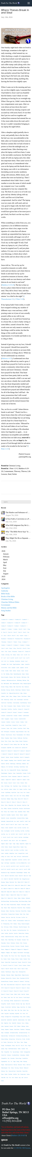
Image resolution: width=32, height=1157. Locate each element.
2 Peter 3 (2, 651)
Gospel (18, 792)
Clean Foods (23, 706)
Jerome (15, 827)
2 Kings (14, 648)
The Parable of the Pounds (23, 1032)
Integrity (27, 818)
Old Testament (15, 927)
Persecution (25, 943)
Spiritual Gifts (15, 1019)
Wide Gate (15, 1064)
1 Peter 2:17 (15, 632)
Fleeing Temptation (4, 773)
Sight (21, 1003)
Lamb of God (7, 850)
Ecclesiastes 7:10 (6, 744)
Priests (29, 959)
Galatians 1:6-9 (19, 776)
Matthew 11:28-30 (4, 885)
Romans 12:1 (24, 987)
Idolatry (28, 811)
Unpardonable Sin (4, 1061)
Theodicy (4, 1042)
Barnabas (27, 674)
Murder (21, 914)
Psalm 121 (3, 968)
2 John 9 (6, 648)
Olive (10, 930)
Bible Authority (24, 677)
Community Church (9, 715)
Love (4, 866)
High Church (24, 805)
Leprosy (8, 856)
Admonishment (17, 661)
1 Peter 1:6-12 (10, 632)
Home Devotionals (27, 808)
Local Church (20, 859)
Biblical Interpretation (16, 683)
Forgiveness (10, 773)
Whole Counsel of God (9, 1064)
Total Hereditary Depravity (12, 1048)
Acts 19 (8, 657)
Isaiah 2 (18, 821)
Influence (21, 814)
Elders (19, 744)
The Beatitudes (6, 1032)
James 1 (16, 824)
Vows (9, 1061)
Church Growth (3, 702)
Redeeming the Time (22, 971)
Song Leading (12, 1013)
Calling (21, 693)
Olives (5, 930)
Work (18, 1074)
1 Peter (18, 635)
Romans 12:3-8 (5, 991)
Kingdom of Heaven (16, 846)
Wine (9, 1067)
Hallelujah (8, 798)
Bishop (21, 683)
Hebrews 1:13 (9, 802)
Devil (25, 734)
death (22, 1077)
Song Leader (7, 1013)
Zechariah (16, 1077)
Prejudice (21, 959)
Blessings (7, 686)
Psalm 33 (19, 968)
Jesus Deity (24, 827)
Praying (28, 955)
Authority (4, 591)
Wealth (21, 1061)
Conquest (11, 718)
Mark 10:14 (7, 875)
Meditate (19, 898)
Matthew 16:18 (17, 885)
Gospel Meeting (7, 792)
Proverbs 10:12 (24, 962)
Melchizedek (28, 898)
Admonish (22, 661)
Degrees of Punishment (20, 731)
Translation (23, 1048)
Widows (24, 1064)
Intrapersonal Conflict (9, 821)
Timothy (13, 1045)
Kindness (6, 846)
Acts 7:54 (27, 657)
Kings (26, 846)
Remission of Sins (9, 978)
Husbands (12, 811)
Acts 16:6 (25, 654)
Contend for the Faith (22, 718)
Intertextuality (3, 821)
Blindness (11, 686)
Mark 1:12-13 (26, 875)
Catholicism (3, 696)
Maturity (15, 898)
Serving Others (3, 1003)
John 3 (12, 837)
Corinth (26, 722)
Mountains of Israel (11, 914)
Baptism (23, 674)
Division (2, 741)
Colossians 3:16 (26, 709)
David (2, 731)
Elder (21, 744)
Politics (2, 955)
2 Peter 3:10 (19, 299)
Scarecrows (21, 997)
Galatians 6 (24, 779)
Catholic (7, 696)
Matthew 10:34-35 (21, 882)
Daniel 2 (24, 728)
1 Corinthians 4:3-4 (10, 625)
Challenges (15, 696)
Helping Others (11, 805)
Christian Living (14, 466)
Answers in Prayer (4, 667)
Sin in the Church (8, 1007)
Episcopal (11, 757)
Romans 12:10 (12, 987)
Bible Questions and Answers (11, 680)
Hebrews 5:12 (19, 802)
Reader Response (8, 971)
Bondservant (27, 686)
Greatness (11, 795)
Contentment (8, 471)
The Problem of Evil (12, 1035)
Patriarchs (2, 939)
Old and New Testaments (23, 927)
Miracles (5, 907)
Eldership (15, 744)
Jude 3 (17, 840)
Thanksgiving (28, 1029)
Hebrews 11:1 (26, 798)
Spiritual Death (9, 1019)
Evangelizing (11, 760)
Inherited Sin (3, 818)
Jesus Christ (19, 827)
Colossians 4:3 (20, 712)
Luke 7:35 (25, 869)
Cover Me (24, 725)
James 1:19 (7, 824)
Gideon (2, 786)
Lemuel (26, 853)
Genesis (18, 782)
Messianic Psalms (13, 904)
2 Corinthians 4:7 (25, 642)
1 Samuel (25, 635)
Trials (27, 1048)
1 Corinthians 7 (9, 629)
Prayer (19, 955)
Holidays (5, 808)
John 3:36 (8, 837)
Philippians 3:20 (13, 949)
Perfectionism (13, 943)
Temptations (7, 1029)
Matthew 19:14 (17, 888)
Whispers (2, 1064)
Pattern (6, 939)
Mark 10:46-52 (11, 875)
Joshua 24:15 (6, 840)
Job (9, 834)
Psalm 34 (23, 968)
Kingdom (22, 846)
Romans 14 (21, 991)
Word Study (10, 1074)
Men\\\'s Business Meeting (23, 901)
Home (2, 811)
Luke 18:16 (8, 869)
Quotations (3, 971)
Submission (19, 1023)
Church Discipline (20, 699)
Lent (5, 856)
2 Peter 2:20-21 (19, 648)
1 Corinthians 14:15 (18, 619)
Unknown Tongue (18, 1058)
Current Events (20, 728)
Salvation (5, 997)
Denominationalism (20, 734)
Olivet (8, 930)
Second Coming (6, 1000)
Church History (9, 702)
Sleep (21, 1010)
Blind (14, 686)
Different (2, 738)
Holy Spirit (21, 808)
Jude (19, 840)
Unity (8, 1058)
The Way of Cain (18, 1039)
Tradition (19, 1048)
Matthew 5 (8, 895)
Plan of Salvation (20, 952)
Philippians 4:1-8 (20, 949)
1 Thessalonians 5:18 (10, 638)
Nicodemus (10, 920)
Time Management (8, 1045)
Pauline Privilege (11, 939)
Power (16, 955)
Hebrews (2, 805)
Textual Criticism (16, 1029)
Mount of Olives (24, 911)
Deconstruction (12, 731)
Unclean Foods (3, 1055)
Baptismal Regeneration (17, 674)
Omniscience (14, 930)
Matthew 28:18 (3, 891)
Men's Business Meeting (5, 901)
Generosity (5, 782)
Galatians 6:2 (14, 779)
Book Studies (3, 690)
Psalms (26, 968)
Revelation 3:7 (22, 981)
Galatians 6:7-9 (19, 779)
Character (19, 696)
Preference (17, 959)
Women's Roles (19, 1071)
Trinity (2, 1051)
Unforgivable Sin (4, 1058)
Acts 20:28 (12, 657)
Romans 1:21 (3, 994)
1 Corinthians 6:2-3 (23, 625)
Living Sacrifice (14, 859)
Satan (12, 997)
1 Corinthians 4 (16, 625)
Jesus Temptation (7, 830)
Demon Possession (9, 734)
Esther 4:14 (22, 757)
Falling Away (3, 766)
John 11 (17, 834)
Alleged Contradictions (16, 664)
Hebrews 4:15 (7, 358)
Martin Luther (12, 882)
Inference (17, 814)
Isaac (15, 821)
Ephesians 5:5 (28, 754)
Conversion (13, 722)
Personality (22, 946)
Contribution (8, 722)
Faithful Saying (18, 763)
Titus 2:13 (22, 1045)
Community (15, 715)
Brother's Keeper (18, 690)
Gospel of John (13, 792)
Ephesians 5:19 (22, 754)
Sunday (2, 1026)
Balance (11, 674)
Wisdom (12, 1067)
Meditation (23, 898)
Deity (28, 731)
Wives (7, 1071)
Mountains (17, 914)
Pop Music (6, 955)
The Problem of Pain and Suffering (21, 1035)
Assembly (6, 670)
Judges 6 (7, 843)
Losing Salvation (12, 862)
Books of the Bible (8, 596)
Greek (18, 795)
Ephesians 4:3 (22, 750)
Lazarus (26, 850)
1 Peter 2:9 (24, 632)
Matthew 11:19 (26, 882)
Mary (16, 882)
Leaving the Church (21, 853)
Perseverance (12, 946)
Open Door (16, 933)
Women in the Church (12, 1071)
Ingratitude (25, 814)
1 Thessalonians (3, 642)
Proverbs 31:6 (5, 965)
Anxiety (9, 667)
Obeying (19, 923)
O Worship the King (6, 923)
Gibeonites (22, 782)
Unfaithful (27, 1055)
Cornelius (2, 725)
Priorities (2, 962)
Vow (11, 1061)
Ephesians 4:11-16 (17, 750)
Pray (2, 959)
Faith (28, 763)
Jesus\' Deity (3, 834)
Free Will (28, 773)
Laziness (2, 853)
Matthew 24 (28, 888)
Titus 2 (26, 1045)
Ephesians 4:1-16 (4, 750)
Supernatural (7, 1026)
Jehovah (6, 827)
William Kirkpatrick (4, 1067)
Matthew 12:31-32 (11, 885)
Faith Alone (3, 763)
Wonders (6, 1074)
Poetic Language (26, 952)
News (6, 920)
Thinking (25, 1042)
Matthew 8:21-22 (10, 898)
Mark (20, 879)
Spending (27, 1016)
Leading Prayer (11, 853)
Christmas (11, 699)
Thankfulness (22, 1029)
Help (15, 805)
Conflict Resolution (26, 715)
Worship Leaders (23, 1074)
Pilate (11, 952)
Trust (11, 1051)
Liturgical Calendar (8, 859)
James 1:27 (12, 824)
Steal (9, 474)
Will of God (28, 1064)
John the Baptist (25, 837)
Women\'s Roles (25, 1071)
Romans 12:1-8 (7, 987)
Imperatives (13, 814)
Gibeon (26, 782)
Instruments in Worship (21, 818)
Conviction (17, 722)
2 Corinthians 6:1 (16, 645)
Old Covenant (6, 927)
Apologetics (5, 588)
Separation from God (17, 1000)
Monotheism (28, 907)
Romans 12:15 (18, 987)
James (23, 824)
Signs (24, 1003)
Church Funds (26, 699)
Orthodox (2, 936)
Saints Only (23, 994)
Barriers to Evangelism (4, 677)
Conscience (16, 718)
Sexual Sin (8, 1003)
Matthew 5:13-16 (15, 891)
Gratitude (2, 795)
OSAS (11, 923)
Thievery (17, 471)
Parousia (20, 936)
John (2, 840)
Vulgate (14, 1061)
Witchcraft (21, 1067)
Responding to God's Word (24, 978)
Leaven (16, 853)
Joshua (10, 840)
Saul (14, 997)
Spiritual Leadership (21, 1019)
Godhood (14, 789)
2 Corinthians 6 (22, 645)
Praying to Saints (23, 955)
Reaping (13, 971)
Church (5, 706)
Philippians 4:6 (26, 949)
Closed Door (15, 709)
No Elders (14, 920)
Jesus (7, 834)
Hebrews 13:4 (3, 802)
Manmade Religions (19, 872)
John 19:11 (25, 834)
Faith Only (7, 763)
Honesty (5, 811)
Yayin (7, 1077)
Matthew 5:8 (3, 895)
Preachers (5, 959)
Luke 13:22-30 (22, 866)
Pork (9, 955)
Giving (20, 786)
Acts (8, 661)
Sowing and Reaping (15, 1016)
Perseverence (17, 946)
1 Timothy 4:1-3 (9, 642)
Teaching (2, 1029)
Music (24, 914)
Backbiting (7, 674)
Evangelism (6, 760)
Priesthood (25, 959)
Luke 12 (17, 866)
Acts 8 (2, 661)
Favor (5, 770)
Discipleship (7, 738)
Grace (24, 792)
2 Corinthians (27, 645)
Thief (15, 1042)
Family (27, 766)
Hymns (16, 811)
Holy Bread (9, 808)
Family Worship (22, 766)
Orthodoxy (27, 933)
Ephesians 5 (3, 757)
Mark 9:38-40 (16, 879)
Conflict (2, 718)
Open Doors (11, 933)
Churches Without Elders (10, 602)
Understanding (22, 1055)
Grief (20, 795)
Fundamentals (14, 776)
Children (29, 696)
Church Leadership (16, 702)
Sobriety (24, 1010)
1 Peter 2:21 (20, 632)
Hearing (15, 798)
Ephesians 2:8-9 (24, 747)
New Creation (18, 917)
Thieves (24, 471)
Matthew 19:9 (23, 888)
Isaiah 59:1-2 (22, 821)
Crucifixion (15, 728)
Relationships (3, 975)
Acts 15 (22, 654)
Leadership (6, 853)
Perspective (27, 946)
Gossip (21, 792)
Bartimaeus (11, 677)
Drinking (16, 741)
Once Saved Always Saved (21, 930)
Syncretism (11, 1026)
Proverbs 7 (16, 965)
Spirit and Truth (3, 1019)
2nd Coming (7, 654)
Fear (8, 770)
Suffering (26, 1023)
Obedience (15, 923)
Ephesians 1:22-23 (18, 747)
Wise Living (17, 1067)
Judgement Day (23, 840)
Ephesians (7, 757)
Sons (21, 1013)
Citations (14, 706)
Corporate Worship (8, 725)
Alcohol (10, 664)
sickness (2, 1080)
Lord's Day (25, 859)
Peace (28, 939)
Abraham (14, 654)
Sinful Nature (14, 1007)
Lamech (11, 850)
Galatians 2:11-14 (26, 776)
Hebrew (6, 805)
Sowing (21, 1016)
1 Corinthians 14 (24, 619)
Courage (20, 725)
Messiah (8, 904)
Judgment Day (22, 843)
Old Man (10, 927)
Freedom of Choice (4, 776)
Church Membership (23, 702)
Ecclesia (11, 744)
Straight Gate (6, 1023)
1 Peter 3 (4, 635)
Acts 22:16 (16, 657)
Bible (11, 683)
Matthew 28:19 (9, 891)
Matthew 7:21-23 (4, 898)
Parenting (16, 936)
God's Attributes (24, 786)
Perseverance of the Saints (5, 946)
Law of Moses (21, 850)
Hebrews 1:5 (14, 802)
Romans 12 (11, 991)
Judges (14, 843)
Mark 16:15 (21, 875)
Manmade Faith (12, 872)
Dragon (13, 741)
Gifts (11, 786)
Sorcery (24, 1013)
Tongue (6, 1048)
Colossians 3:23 (3, 712)
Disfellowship (20, 738)
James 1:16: (3, 824)
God (17, 789)
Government (5, 605)
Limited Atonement (25, 856)
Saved (17, 997)
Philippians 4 (3, 952)
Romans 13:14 (16, 991)
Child (2, 699)
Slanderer (5, 1010)
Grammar (27, 792)
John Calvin (20, 837)
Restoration (11, 981)
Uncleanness (9, 1055)
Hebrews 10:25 (20, 798)
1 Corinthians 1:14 (24, 622)
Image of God (3, 814)
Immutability (9, 814)
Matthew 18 (5, 888)
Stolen (14, 474)
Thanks (2, 1032)
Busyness (28, 690)
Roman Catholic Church (11, 984)
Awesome (26, 670)
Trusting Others (6, 1051)
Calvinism (25, 693)
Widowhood (20, 1064)
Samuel (9, 997)
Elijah (24, 744)
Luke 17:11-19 (3, 869)
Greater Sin (7, 795)
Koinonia (2, 850)
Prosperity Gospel (14, 962)
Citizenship (19, 706)
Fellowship (18, 770)
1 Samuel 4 (21, 635)
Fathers (2, 770)
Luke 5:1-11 (21, 869)
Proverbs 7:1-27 (11, 965)
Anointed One (27, 664)
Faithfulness (24, 763)
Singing (18, 1007)
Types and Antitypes (16, 1051)
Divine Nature (25, 738)
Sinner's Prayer (22, 1007)
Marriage (7, 882)
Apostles (17, 667)
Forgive (14, 773)
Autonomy (18, 670)
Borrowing (8, 690)
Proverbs (20, 965)
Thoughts (2, 1045)
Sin (26, 1007)
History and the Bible (9, 608)
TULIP (15, 1026)
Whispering (25, 1061)
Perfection (17, 943)
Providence (24, 965)
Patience (27, 936)
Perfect (21, 943)
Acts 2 (24, 657)
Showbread (17, 1003)
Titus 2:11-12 (18, 1045)
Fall (7, 766)
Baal (4, 674)
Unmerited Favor (25, 1058)
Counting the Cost (15, 725)
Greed (15, 795)
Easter (2, 744)
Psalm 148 (11, 968)
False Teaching (16, 766)
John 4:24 (16, 837)
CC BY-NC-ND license (22, 1148)
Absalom (18, 654)
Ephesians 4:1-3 (10, 750)
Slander (9, 1010)
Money (24, 907)
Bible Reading (19, 680)
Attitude (10, 670)
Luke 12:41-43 (13, 866)
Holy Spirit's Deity (15, 808)
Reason (17, 971)
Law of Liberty (16, 850)
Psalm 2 (15, 968)
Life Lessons (19, 856)
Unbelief (21, 1051)
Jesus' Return (27, 830)
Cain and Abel (3, 693)
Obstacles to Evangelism (25, 923)
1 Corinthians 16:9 (17, 622)
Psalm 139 (7, 968)
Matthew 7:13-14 (20, 895)
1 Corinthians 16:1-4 (10, 622)
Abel (11, 654)
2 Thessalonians (14, 651)
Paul (15, 939)
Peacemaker (24, 939)
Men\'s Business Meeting (14, 901)
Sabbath (15, 994)
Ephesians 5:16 (10, 754)
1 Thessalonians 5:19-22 (19, 638)
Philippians (8, 952)
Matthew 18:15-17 (24, 885)
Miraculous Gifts (14, 907)
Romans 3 (8, 994)
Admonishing (12, 661)
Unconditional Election (15, 1055)
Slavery (12, 1010)
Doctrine (9, 741)
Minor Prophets (23, 904)
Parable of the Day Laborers (9, 936)
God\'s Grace (6, 789)
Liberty (15, 856)
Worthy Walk (3, 1077)
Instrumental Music (13, 818)
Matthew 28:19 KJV (18, 1135)
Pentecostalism (3, 943)
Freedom (9, 776)
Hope (9, 811)
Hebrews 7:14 (25, 802)
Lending (2, 856)
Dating (28, 728)
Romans (12, 994)
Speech (24, 1016)
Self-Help (11, 1000)
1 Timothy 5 (15, 642)
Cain (7, 693)
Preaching (12, 959)
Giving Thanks (15, 786)
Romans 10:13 (24, 984)
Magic (8, 872)
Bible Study (5, 594)
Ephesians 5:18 (16, 754)
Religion (12, 975)
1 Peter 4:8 (9, 635)
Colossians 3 (15, 712)
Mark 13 (16, 875)
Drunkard (20, 741)
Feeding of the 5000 (13, 770)
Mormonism (3, 911)
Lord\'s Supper (6, 862)
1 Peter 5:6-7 (14, 635)
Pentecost (8, 943)
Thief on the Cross (10, 1042)
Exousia (15, 760)
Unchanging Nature (27, 1051)
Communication (26, 712)
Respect (18, 978)
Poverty (12, 955)
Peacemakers (19, 939)
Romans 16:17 (26, 991)
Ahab (7, 664)
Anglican (22, 664)
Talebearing (23, 1026)
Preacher (9, 959)
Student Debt (14, 1023)
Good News (25, 789)
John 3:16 (4, 837)
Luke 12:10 (8, 866)
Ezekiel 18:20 (19, 760)
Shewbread (13, 1003)
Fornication (24, 773)
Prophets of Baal (7, 962)
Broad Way (13, 690)
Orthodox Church (21, 933)
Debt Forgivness (6, 731)
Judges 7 (10, 843)
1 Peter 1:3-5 (13, 468)
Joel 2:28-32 (13, 834)
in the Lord (26, 1077)
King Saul (10, 846)
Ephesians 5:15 (4, 754)
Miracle (9, 907)
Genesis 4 (14, 782)
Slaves (16, 1010)
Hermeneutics (19, 805)
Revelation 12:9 (16, 981)
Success (23, 1023)
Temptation (11, 1029)
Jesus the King (17, 830)
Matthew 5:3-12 (21, 891)
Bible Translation (6, 683)
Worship (28, 1074)
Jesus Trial (12, 830)
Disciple (11, 738)
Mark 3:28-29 (11, 879)
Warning (17, 1061)
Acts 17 (4, 657)
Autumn (22, 670)
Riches (5, 984)
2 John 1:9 (2, 648)
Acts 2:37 (20, 657)
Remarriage (3, 978)
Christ (15, 699)
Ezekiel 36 (24, 760)
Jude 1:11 (13, 840)
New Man (23, 917)
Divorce (6, 741)
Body (23, 686)
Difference (28, 734)
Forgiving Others (19, 773)
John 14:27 (21, 834)
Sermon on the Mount (25, 1000)
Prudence (28, 965)
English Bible (9, 747)
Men (5, 904)
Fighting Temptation (24, 770)
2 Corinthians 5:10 (9, 645)
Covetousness (3, 728)
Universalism (12, 1058)
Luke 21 (17, 869)
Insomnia (7, 818)
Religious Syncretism (25, 975)
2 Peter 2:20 (24, 648)
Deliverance (3, 734)
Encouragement (3, 747)
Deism (25, 731)
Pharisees (2, 949)
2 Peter (6, 651)
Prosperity (19, 962)
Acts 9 (5, 661)
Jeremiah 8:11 (11, 827)
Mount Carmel (18, 911)
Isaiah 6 (26, 821)
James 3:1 (20, 824)
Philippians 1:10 (7, 949)
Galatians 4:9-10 (8, 779)
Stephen (29, 1019)
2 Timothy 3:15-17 (21, 651)
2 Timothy (2, 654)
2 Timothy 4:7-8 (27, 651)
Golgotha (20, 789)
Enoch (13, 747)
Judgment (26, 843)
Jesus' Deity (22, 830)
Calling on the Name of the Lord (14, 693)
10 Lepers (19, 642)
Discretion (15, 738)
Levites (12, 856)
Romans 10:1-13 (18, 984)
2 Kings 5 (10, 648)
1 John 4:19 (20, 629)
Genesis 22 (10, 782)
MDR (29, 869)
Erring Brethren (16, 757)
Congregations (7, 718)
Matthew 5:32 (27, 891)
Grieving (23, 795)
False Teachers (10, 766)
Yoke (10, 1077)
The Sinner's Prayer (12, 1039)
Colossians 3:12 (20, 709)
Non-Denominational (20, 920)
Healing (12, 798)
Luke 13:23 (27, 866)
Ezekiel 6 (28, 760)
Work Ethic (15, 1074)
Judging (17, 843)
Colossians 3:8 (9, 712)
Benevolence (19, 677)
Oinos (2, 927)
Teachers (27, 1026)
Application (22, 667)
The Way (23, 1039)
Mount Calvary (12, 911)
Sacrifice (19, 994)
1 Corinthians (15, 629)
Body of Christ (18, 686)
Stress (10, 1023)
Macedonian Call (4, 872)
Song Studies (6, 611)
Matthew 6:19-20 (8, 285)
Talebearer (18, 1026)
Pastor (24, 936)
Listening (2, 859)
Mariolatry (25, 872)
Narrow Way (13, 917)
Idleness (24, 811)
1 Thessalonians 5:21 (27, 638)
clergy (20, 1077)
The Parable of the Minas (14, 1032)
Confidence (20, 715)
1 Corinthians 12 (11, 619)
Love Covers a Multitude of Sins (21, 862)
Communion (3, 715)
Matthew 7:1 (25, 895)
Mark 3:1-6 (6, 879)
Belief (15, 677)
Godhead (10, 789)
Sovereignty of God (8, 1016)
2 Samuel (9, 651)
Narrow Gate (8, 917)
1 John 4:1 (24, 629)
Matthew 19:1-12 (11, 888)
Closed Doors (10, 709)
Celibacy (10, 696)
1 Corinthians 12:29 (4, 619)
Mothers (7, 911)
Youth (13, 1077)
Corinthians (22, 722)
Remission (14, 978)
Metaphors (18, 904)
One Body (6, 933)
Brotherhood (24, 690)
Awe (2, 674)
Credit (11, 728)
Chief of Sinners (24, 696)
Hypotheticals (20, 811)
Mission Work (19, 907)
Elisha (27, 744)
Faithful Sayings (12, 763)
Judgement (3, 843)
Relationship (8, 975)
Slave (18, 1010)
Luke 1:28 (13, 869)
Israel (29, 821)
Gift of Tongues (7, 786)
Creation (8, 728)
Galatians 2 (3, 779)
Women (2, 1074)
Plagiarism (15, 952)
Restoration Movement (4, 981)
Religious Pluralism (18, 975)
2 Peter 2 (28, 648)
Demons (14, 734)
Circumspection (9, 706)
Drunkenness (25, 741)
